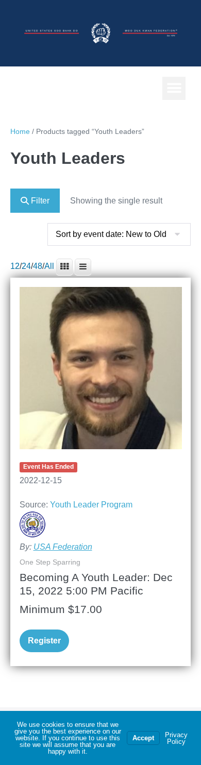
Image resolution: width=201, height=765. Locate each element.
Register (44, 640)
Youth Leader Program (91, 504)
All (49, 266)
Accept (143, 738)
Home (20, 131)
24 (26, 266)
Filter (39, 200)
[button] (174, 88)
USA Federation (63, 546)
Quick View (100, 435)
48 (37, 266)
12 (15, 266)
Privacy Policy (176, 738)
